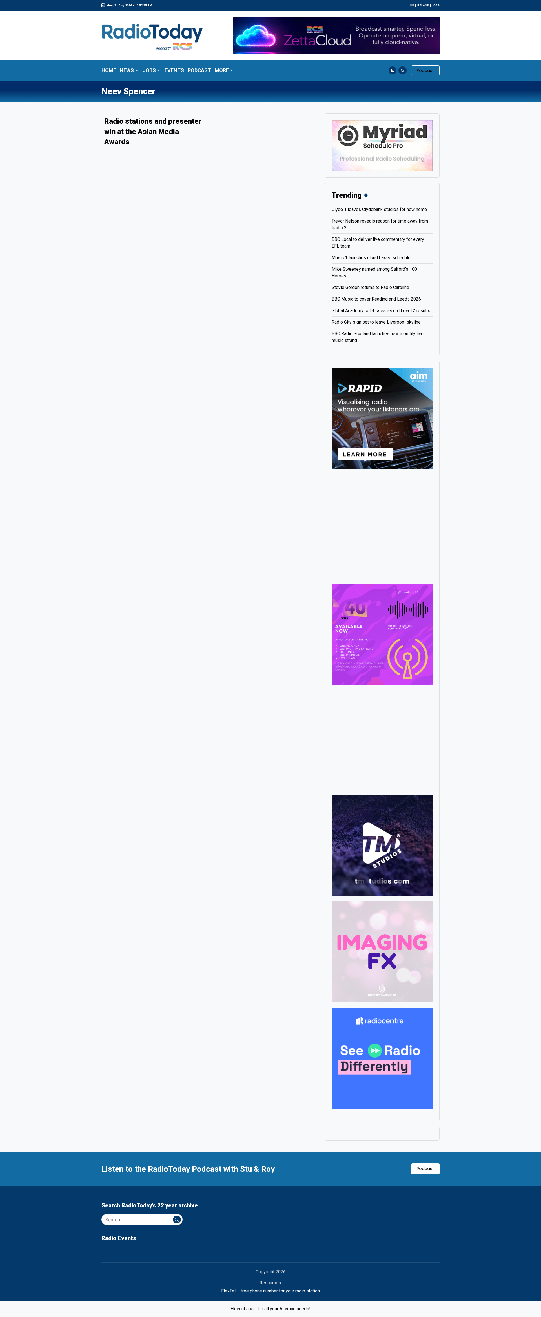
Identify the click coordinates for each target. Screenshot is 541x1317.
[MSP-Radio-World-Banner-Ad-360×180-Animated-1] (382, 145)
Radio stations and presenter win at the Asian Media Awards (152, 131)
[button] (425, 70)
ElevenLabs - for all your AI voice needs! (270, 1308)
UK (412, 5)
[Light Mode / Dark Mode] (393, 70)
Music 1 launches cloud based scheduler (372, 257)
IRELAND (423, 5)
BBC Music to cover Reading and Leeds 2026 (376, 299)
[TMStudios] (382, 844)
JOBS (436, 5)
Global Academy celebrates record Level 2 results (381, 310)
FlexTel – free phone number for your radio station (270, 1291)
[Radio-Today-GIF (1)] (382, 1057)
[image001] (382, 634)
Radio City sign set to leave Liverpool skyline (376, 322)
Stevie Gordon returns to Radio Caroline (370, 287)
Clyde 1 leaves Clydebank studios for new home (379, 209)
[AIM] (382, 418)
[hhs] (382, 951)
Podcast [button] (425, 1168)
